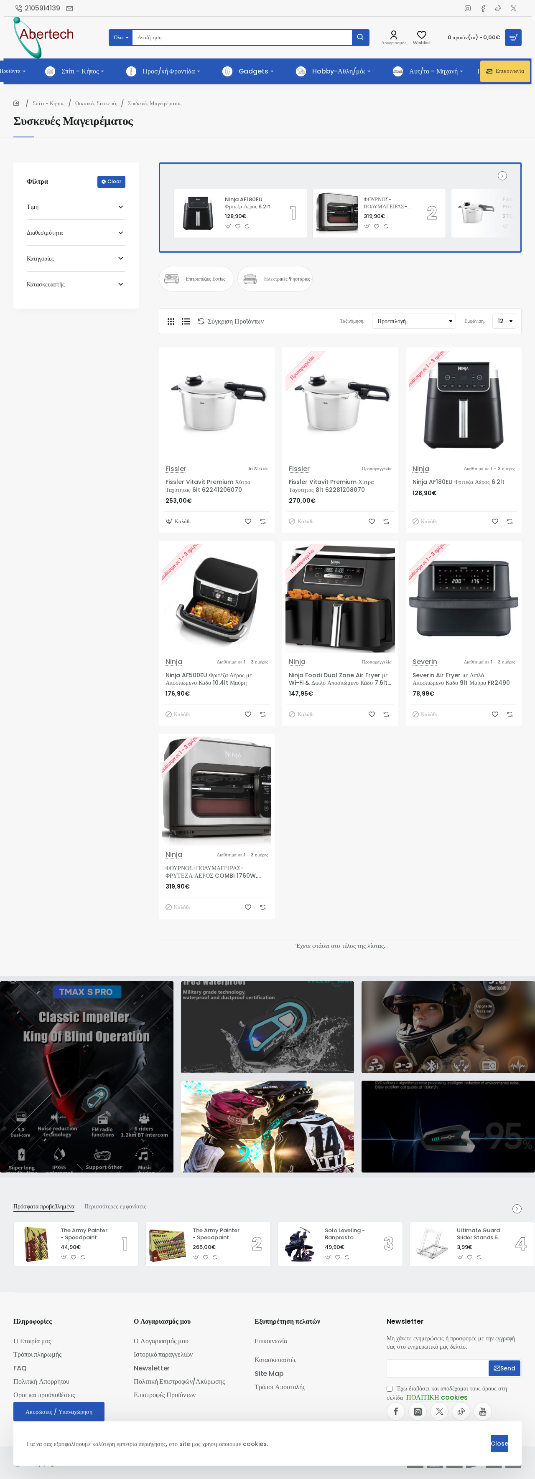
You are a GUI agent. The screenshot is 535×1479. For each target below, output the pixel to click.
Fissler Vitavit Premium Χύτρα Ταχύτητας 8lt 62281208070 (331, 486)
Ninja (421, 469)
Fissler (176, 469)
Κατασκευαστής (46, 284)
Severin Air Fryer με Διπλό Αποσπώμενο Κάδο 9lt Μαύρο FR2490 (461, 679)
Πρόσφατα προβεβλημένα (43, 1207)
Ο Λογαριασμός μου (162, 1321)
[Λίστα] (186, 321)
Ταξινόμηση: (352, 320)
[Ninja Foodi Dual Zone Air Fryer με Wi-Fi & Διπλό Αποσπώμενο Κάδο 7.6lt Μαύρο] (340, 598)
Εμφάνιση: (474, 320)
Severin (425, 662)
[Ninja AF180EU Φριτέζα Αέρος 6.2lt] (198, 213)
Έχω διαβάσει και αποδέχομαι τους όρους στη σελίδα (447, 1393)
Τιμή (32, 207)
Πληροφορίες (32, 1321)
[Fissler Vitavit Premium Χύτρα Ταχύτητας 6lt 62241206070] (216, 405)
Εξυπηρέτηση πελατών (287, 1321)
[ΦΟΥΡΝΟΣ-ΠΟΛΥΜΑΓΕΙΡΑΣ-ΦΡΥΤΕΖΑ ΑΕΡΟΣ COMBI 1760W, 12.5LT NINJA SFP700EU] (337, 213)
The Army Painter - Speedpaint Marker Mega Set (216, 1234)
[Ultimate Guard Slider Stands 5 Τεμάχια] (432, 1244)
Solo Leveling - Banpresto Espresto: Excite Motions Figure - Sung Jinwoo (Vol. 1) (347, 1234)
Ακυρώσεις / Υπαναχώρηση (58, 1412)
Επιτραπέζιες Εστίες (205, 279)
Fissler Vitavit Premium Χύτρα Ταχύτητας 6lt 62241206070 (208, 486)
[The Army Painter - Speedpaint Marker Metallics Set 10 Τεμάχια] (36, 1244)
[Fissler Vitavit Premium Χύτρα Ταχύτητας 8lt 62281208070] (476, 213)
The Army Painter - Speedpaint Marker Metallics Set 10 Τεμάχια (84, 1234)
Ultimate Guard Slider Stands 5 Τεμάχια (478, 1234)
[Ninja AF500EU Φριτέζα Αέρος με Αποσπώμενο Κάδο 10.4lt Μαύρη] (216, 598)
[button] (228, 226)
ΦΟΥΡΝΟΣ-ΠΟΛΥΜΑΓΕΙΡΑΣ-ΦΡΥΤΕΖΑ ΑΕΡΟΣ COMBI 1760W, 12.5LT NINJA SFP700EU (385, 203)
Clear (114, 181)
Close (499, 1443)
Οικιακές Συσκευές (96, 103)
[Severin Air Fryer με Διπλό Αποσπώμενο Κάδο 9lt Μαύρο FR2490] (463, 598)
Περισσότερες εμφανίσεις (115, 1207)
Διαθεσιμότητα (45, 232)
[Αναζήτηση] (360, 37)
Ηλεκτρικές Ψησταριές (287, 279)
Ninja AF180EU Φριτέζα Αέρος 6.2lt (247, 203)
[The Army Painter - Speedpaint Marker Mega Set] (168, 1244)
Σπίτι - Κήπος (48, 103)
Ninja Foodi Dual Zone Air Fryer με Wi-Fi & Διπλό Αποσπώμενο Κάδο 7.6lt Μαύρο (338, 679)
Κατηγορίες (40, 258)
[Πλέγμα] (171, 321)
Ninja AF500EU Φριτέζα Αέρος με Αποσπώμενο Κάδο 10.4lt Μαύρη (209, 679)
